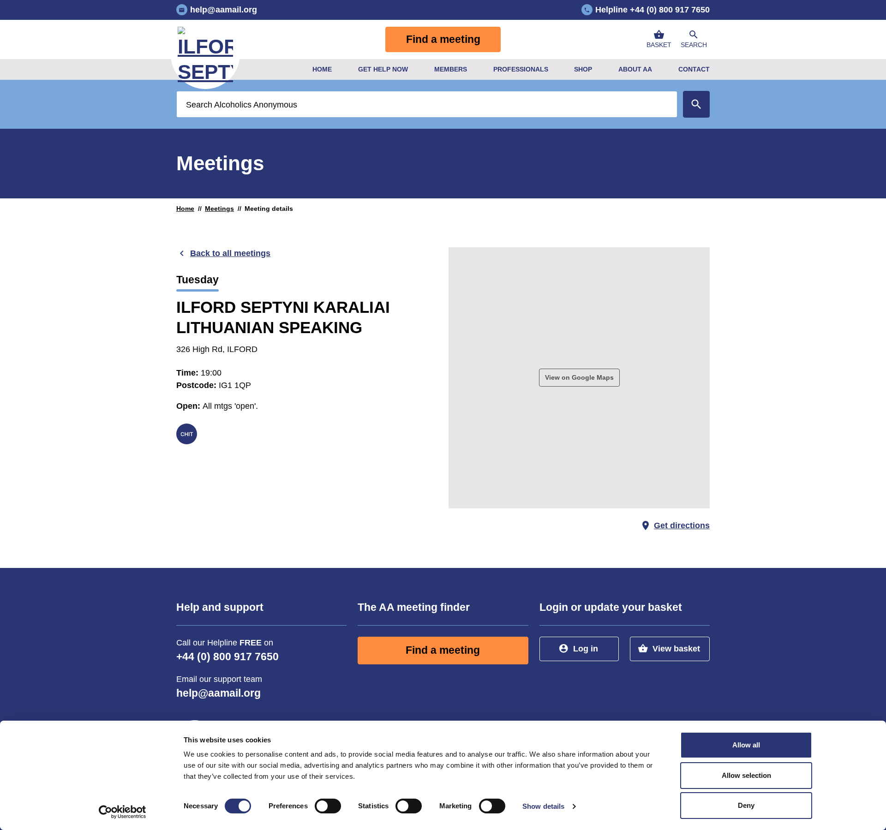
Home (322, 69)
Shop (583, 69)
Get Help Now (383, 69)
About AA (635, 69)
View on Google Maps (579, 377)
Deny (746, 805)
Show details (543, 806)
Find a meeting (443, 39)
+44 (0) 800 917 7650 (227, 657)
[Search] (696, 104)
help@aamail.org (218, 693)
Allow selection (746, 775)
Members (450, 69)
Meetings (219, 208)
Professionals (520, 69)
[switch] (328, 806)
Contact (694, 69)
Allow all (746, 745)
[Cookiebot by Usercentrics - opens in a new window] (122, 812)
